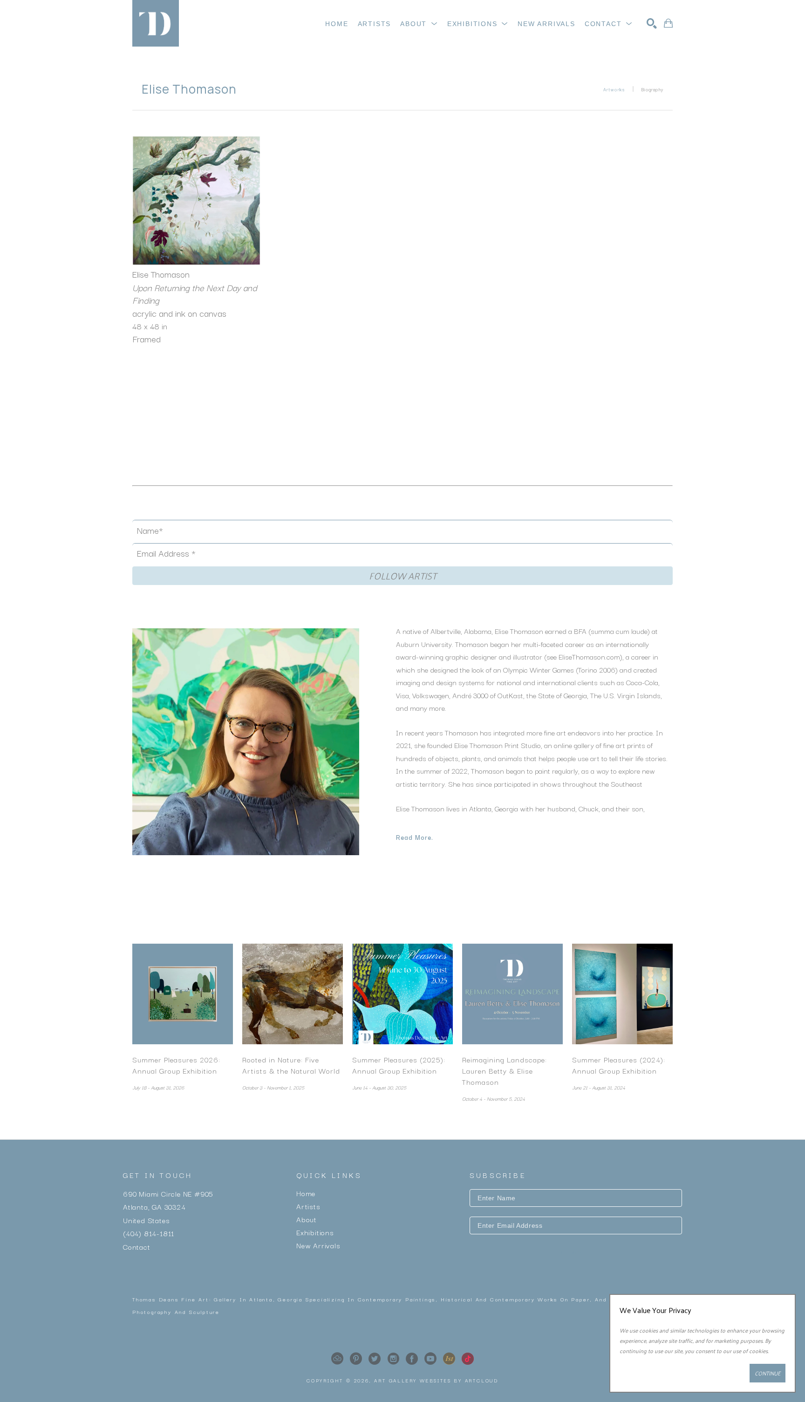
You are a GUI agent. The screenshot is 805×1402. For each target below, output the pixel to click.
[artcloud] (337, 1359)
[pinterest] (356, 1359)
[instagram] (393, 1359)
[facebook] (412, 1359)
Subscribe (576, 1252)
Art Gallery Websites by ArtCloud (436, 1380)
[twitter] (374, 1359)
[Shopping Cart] (668, 23)
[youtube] (430, 1359)
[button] (419, 24)
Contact (136, 1246)
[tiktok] (468, 1359)
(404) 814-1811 (148, 1233)
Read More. (414, 837)
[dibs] (449, 1359)
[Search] (652, 23)
